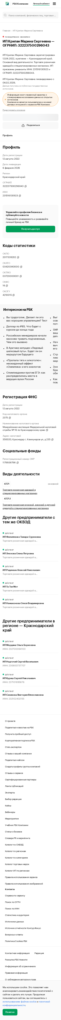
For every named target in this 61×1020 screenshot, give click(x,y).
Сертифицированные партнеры (20, 779)
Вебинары (10, 811)
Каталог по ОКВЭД (14, 844)
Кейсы (8, 805)
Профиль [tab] (8, 135)
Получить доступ (30, 229)
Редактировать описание (14, 109)
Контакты (10, 889)
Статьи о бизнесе (13, 831)
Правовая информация (16, 972)
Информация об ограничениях (20, 966)
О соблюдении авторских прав (20, 979)
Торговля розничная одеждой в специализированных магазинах (20, 491)
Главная (6, 30)
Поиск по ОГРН (12, 901)
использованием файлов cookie (19, 1001)
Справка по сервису (15, 895)
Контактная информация (17, 952)
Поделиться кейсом (14, 759)
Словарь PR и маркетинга (17, 837)
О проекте (10, 720)
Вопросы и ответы (14, 934)
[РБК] (7, 3)
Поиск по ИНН (12, 908)
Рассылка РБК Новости (16, 959)
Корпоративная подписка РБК (20, 740)
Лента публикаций (14, 785)
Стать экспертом (13, 746)
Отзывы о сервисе (14, 772)
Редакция (39, 952)
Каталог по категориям (16, 857)
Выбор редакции (13, 798)
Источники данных (14, 921)
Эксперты (10, 792)
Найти (52, 15)
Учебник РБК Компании (16, 824)
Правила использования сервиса (21, 876)
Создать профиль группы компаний (22, 766)
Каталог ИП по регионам (17, 870)
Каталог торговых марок (17, 863)
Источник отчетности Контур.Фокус (23, 927)
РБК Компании (20, 4)
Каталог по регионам (15, 850)
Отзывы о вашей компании (18, 753)
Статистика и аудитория (17, 914)
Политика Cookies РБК (16, 940)
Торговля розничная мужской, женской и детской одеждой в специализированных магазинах (29, 506)
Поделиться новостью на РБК (19, 727)
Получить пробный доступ (18, 733)
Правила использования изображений (24, 883)
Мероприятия (12, 818)
